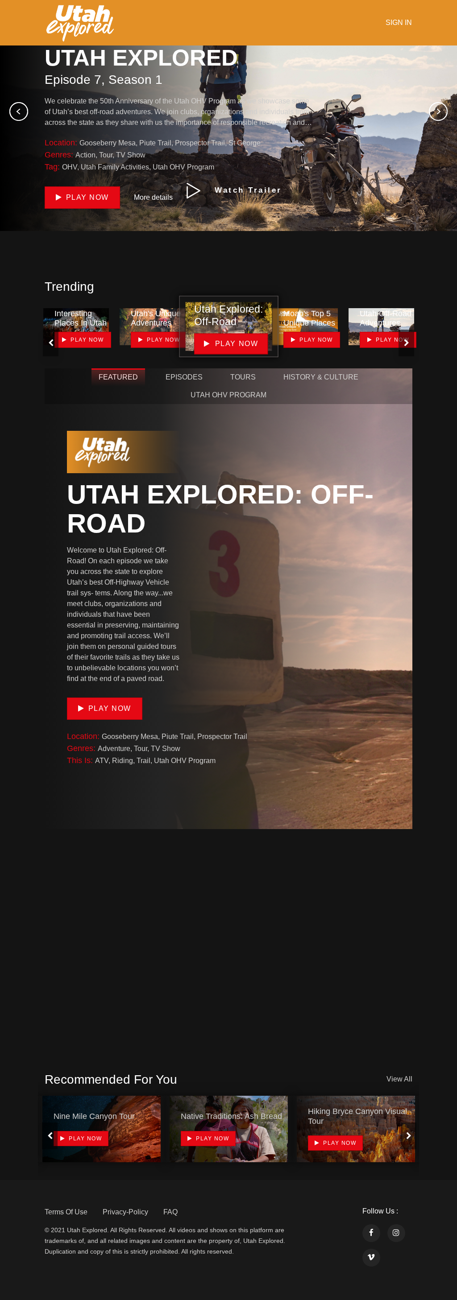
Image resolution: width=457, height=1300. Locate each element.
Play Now (109, 708)
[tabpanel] (101, 1129)
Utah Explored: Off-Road (220, 508)
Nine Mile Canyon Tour (94, 1116)
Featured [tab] (118, 377)
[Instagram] (396, 1233)
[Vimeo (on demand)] (371, 1258)
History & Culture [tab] (320, 377)
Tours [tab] (243, 377)
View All (399, 1079)
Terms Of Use (66, 1212)
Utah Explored (141, 57)
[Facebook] (371, 1233)
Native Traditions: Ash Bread (231, 1116)
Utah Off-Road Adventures (385, 318)
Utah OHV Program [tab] (228, 395)
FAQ (170, 1212)
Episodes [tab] (184, 377)
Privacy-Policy (125, 1212)
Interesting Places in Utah (80, 318)
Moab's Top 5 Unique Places (309, 318)
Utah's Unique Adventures (156, 318)
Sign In (399, 22)
